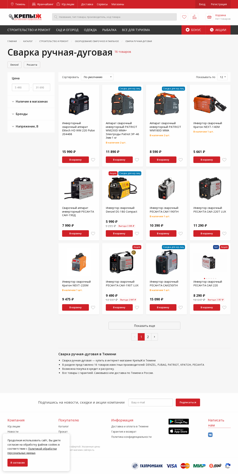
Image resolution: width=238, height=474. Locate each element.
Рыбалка (109, 30)
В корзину (75, 159)
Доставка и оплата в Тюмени (129, 426)
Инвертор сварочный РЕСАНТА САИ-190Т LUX (122, 283)
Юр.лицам (67, 4)
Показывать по (205, 77)
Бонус (195, 30)
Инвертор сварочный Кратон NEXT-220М (76, 283)
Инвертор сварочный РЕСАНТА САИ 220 (207, 283)
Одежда (90, 30)
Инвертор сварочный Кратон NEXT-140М (207, 125)
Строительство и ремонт (29, 30)
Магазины (117, 4)
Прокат (63, 431)
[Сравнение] (194, 17)
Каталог (63, 426)
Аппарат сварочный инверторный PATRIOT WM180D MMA (165, 126)
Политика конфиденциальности (131, 437)
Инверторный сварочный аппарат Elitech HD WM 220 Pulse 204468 (78, 128)
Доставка (87, 4)
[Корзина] (209, 17)
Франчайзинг (45, 4)
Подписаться (188, 402)
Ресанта (32, 64)
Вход (202, 4)
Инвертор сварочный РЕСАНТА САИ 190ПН (164, 209)
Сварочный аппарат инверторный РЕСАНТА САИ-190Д (78, 211)
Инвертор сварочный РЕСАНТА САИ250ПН (164, 283)
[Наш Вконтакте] (210, 435)
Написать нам (216, 422)
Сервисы (102, 4)
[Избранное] (184, 17)
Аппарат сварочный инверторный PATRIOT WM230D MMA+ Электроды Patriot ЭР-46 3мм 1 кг (122, 130)
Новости (12, 431)
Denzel (14, 64)
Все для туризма (136, 30)
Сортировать (70, 77)
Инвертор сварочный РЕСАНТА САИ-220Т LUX (209, 209)
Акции (220, 30)
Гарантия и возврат (123, 431)
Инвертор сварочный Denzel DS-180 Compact (121, 209)
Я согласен (17, 462)
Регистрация (219, 4)
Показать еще (144, 326)
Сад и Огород (67, 30)
